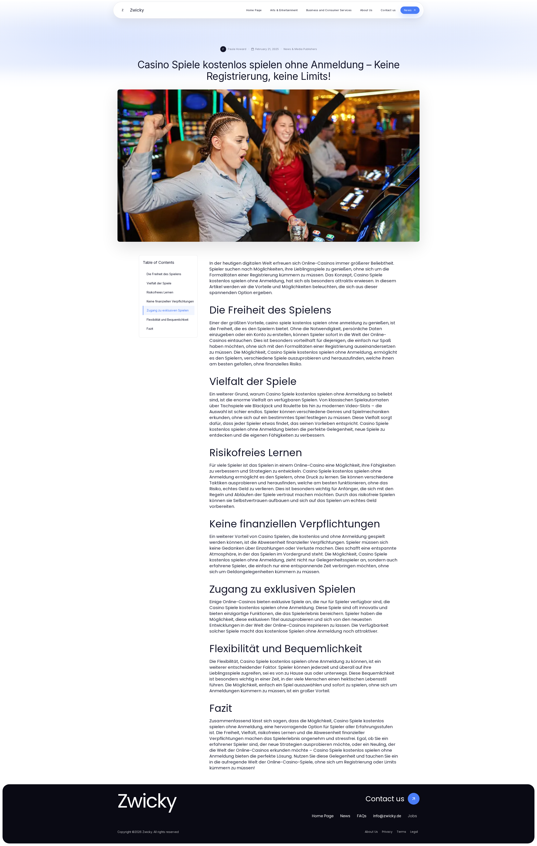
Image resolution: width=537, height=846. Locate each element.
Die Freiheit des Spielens (164, 274)
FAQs (361, 815)
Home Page (323, 815)
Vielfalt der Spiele (159, 283)
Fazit (150, 328)
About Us (371, 832)
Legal (414, 832)
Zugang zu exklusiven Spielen (168, 310)
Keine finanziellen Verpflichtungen (170, 301)
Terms (401, 832)
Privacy (387, 832)
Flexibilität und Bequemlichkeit (167, 319)
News (345, 815)
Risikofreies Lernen (160, 292)
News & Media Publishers (300, 49)
